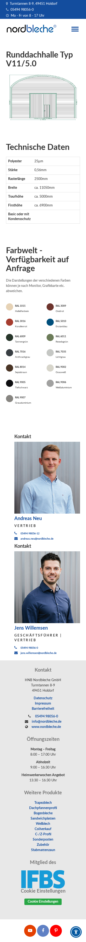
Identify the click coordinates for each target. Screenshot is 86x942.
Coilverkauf (43, 829)
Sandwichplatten (43, 818)
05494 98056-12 (30, 533)
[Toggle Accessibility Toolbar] (76, 932)
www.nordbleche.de (46, 727)
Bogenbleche (43, 813)
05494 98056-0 (22, 9)
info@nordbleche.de (46, 721)
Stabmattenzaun (43, 850)
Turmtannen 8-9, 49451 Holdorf (33, 3)
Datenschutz (43, 698)
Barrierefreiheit (43, 708)
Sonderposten (43, 839)
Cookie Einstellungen (43, 901)
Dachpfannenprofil (43, 808)
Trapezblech (43, 803)
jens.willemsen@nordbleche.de (39, 653)
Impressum (43, 703)
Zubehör (43, 845)
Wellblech (43, 824)
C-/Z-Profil (43, 834)
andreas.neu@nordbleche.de (37, 538)
